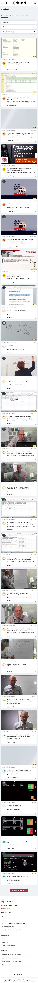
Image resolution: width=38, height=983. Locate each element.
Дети (3, 916)
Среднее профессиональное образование (14, 923)
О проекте (8, 901)
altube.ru (21, 974)
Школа (4, 920)
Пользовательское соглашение (11, 954)
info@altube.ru (5, 908)
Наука (4, 939)
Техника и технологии (8, 945)
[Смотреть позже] (4, 110)
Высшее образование (8, 926)
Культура (5, 942)
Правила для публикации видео (11, 961)
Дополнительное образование (11, 930)
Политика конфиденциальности (11, 958)
